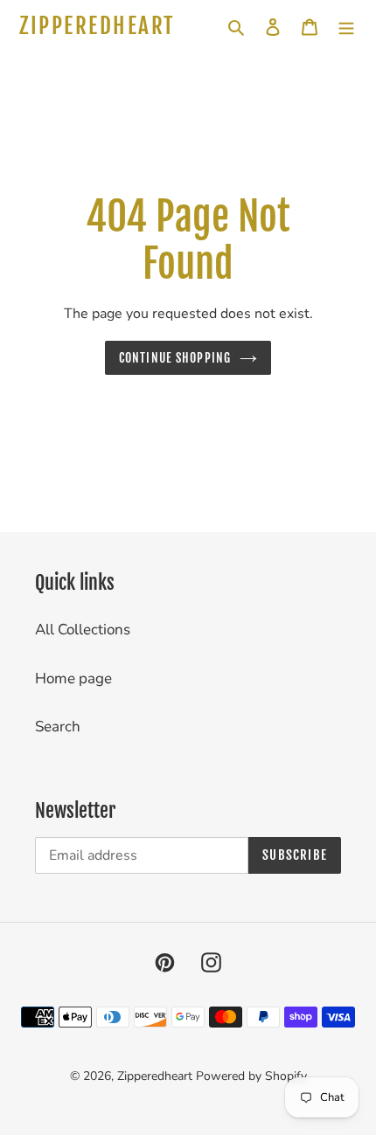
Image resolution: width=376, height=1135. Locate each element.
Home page (73, 678)
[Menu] (346, 26)
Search (57, 726)
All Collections (82, 629)
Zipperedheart (97, 26)
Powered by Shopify (251, 1076)
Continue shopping (175, 357)
